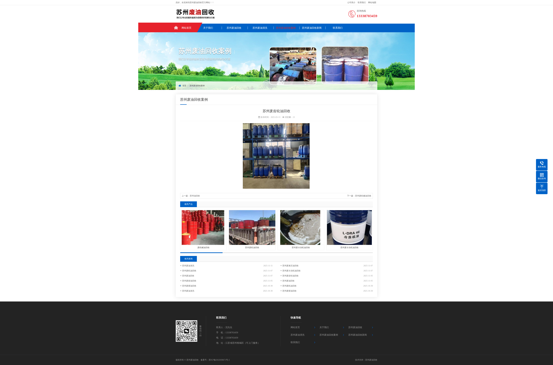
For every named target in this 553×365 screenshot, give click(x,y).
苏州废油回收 (234, 28)
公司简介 (351, 2)
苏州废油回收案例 (286, 28)
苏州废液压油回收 (290, 266)
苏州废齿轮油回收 (290, 276)
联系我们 (362, 2)
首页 (184, 86)
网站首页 (186, 28)
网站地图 (372, 2)
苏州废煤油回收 (189, 286)
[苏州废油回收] (209, 14)
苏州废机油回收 (189, 271)
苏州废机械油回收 (363, 196)
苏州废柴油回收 (189, 281)
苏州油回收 (195, 196)
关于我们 (208, 28)
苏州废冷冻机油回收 (291, 271)
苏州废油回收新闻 (312, 28)
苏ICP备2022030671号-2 (219, 360)
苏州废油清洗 (260, 28)
